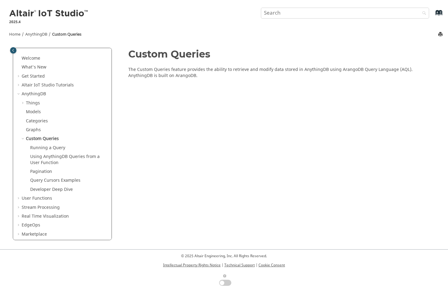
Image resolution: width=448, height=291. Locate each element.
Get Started (33, 76)
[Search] (422, 13)
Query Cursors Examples (55, 180)
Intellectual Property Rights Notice (192, 265)
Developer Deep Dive (51, 189)
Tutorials (48, 85)
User (37, 198)
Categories (37, 121)
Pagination (41, 171)
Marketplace (34, 234)
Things (33, 103)
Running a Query (47, 148)
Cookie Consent (271, 265)
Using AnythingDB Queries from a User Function (65, 159)
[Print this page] (441, 34)
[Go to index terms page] (432, 15)
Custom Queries (66, 34)
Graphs (33, 130)
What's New (34, 67)
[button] (19, 58)
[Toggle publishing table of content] (13, 50)
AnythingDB (36, 34)
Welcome (31, 58)
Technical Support (239, 265)
